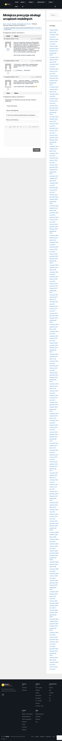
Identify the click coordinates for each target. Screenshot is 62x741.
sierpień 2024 (54, 89)
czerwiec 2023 (54, 123)
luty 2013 (52, 430)
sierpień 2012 (54, 445)
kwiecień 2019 (54, 247)
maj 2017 (52, 304)
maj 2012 (52, 452)
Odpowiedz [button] (33, 38)
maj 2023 (52, 126)
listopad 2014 (54, 377)
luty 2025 (52, 73)
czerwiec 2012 (54, 450)
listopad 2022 (54, 140)
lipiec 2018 (53, 270)
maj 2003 (52, 644)
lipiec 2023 (53, 121)
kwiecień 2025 (54, 69)
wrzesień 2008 (54, 562)
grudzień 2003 (54, 639)
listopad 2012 (54, 436)
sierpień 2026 (54, 30)
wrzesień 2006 (54, 603)
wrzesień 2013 (54, 413)
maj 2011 (52, 482)
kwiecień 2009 (54, 544)
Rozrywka (38, 716)
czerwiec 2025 (54, 64)
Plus (50, 695)
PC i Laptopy (39, 700)
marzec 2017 (53, 309)
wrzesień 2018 (54, 265)
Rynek (50, 2)
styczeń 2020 (54, 224)
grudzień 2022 (54, 137)
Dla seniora (38, 695)
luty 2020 (52, 222)
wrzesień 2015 (54, 354)
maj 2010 (52, 512)
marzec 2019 (53, 249)
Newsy (23, 2)
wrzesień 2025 (54, 57)
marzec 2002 (53, 667)
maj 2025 (52, 66)
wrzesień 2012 (54, 443)
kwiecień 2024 (54, 98)
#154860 (38, 38)
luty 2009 (52, 548)
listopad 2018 (54, 258)
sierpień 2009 (54, 534)
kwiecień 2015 (54, 366)
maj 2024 (52, 96)
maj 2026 (52, 37)
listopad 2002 (54, 651)
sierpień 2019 (54, 238)
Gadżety (38, 703)
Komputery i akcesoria (24, 24)
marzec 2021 (53, 190)
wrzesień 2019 (54, 235)
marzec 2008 (53, 576)
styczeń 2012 (53, 462)
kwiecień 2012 (54, 455)
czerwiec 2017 (54, 302)
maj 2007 (52, 598)
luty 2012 (52, 459)
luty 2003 (52, 646)
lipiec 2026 (53, 32)
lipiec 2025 (53, 62)
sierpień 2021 (54, 178)
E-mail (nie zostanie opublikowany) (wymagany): (21, 115)
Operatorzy (40, 2)
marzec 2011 (53, 487)
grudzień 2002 (54, 648)
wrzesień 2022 (54, 146)
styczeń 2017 (53, 313)
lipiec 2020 (53, 210)
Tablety (37, 692)
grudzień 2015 (54, 345)
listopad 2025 (54, 51)
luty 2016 (52, 340)
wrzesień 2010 (54, 502)
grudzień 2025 (54, 48)
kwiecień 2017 (54, 306)
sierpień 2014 (54, 386)
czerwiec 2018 (54, 272)
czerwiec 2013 (54, 420)
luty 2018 (52, 281)
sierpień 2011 (53, 475)
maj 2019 (52, 245)
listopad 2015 (54, 347)
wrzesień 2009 (54, 532)
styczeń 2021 (53, 194)
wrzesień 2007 (54, 591)
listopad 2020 (54, 199)
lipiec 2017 (53, 299)
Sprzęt (31, 2)
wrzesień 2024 (54, 87)
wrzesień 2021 (54, 176)
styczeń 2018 (53, 283)
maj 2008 (52, 571)
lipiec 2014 (53, 388)
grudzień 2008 (54, 553)
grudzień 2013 (54, 404)
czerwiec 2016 (54, 331)
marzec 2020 (53, 219)
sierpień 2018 (54, 267)
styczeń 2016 (54, 343)
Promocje (24, 687)
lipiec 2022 (53, 151)
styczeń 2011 (53, 491)
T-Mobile (51, 692)
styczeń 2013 (54, 432)
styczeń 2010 (54, 521)
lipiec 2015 (53, 359)
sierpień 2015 (54, 356)
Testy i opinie (39, 687)
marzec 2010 (53, 516)
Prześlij (36, 150)
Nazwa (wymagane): (12, 110)
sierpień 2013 (54, 416)
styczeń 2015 (53, 372)
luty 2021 (52, 192)
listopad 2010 (54, 496)
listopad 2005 (54, 612)
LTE (50, 700)
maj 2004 (52, 635)
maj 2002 (52, 664)
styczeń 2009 (54, 551)
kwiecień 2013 (54, 425)
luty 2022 (52, 162)
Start (17, 2)
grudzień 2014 (54, 375)
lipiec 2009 (53, 537)
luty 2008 (52, 578)
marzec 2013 (53, 427)
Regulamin (48, 736)
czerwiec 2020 (54, 213)
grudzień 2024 (54, 78)
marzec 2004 (54, 637)
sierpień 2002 (54, 657)
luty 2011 (52, 489)
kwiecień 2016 (54, 336)
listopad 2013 (54, 407)
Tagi (53, 736)
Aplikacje (38, 719)
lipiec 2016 (53, 329)
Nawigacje (38, 698)
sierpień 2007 (54, 594)
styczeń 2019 (54, 254)
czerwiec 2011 (54, 480)
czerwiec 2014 (54, 391)
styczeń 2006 (54, 610)
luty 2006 (52, 608)
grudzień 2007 (54, 583)
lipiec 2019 (53, 240)
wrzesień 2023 (54, 117)
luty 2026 (52, 44)
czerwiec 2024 (54, 94)
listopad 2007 (54, 585)
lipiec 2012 (53, 448)
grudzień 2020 (54, 197)
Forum (9, 24)
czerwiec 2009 (54, 539)
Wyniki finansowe (26, 716)
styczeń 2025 (54, 76)
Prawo (23, 724)
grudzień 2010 (54, 494)
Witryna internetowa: (12, 119)
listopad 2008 (54, 555)
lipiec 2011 (53, 477)
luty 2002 (52, 669)
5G (49, 698)
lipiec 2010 (53, 507)
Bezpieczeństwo (40, 714)
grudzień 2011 (54, 464)
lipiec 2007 (53, 596)
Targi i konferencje (26, 719)
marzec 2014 (53, 398)
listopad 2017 (54, 288)
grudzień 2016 (54, 315)
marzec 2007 (53, 601)
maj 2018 (52, 274)
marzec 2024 (53, 101)
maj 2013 (52, 423)
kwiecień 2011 (54, 484)
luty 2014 (52, 400)
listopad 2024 (54, 80)
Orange (51, 687)
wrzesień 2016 (54, 324)
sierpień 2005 (54, 621)
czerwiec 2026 (54, 34)
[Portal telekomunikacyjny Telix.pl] (7, 684)
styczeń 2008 (54, 580)
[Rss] (3, 694)
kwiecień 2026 (54, 39)
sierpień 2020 (54, 208)
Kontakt (37, 736)
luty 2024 (52, 103)
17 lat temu (36, 28)
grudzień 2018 (54, 256)
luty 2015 (52, 370)
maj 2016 (52, 334)
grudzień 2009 (54, 523)
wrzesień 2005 (54, 619)
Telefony (38, 690)
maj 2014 (52, 393)
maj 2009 (52, 541)
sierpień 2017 (54, 297)
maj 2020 (52, 215)
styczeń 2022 (54, 165)
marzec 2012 (53, 457)
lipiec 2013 (53, 418)
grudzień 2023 (54, 108)
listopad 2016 (54, 318)
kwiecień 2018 (54, 277)
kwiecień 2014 (54, 395)
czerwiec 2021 (54, 183)
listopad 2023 (54, 110)
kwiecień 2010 (54, 514)
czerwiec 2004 (54, 632)
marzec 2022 (53, 160)
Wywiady (24, 721)
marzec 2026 (53, 41)
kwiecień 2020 (54, 217)
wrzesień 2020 (54, 206)
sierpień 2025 (54, 59)
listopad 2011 (53, 466)
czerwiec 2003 (54, 642)
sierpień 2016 (54, 327)
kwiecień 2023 (54, 128)
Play (50, 690)
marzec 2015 (53, 368)
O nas (32, 736)
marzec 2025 (53, 71)
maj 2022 (52, 155)
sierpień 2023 (54, 119)
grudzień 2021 (54, 167)
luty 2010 (52, 519)
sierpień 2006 (54, 605)
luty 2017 (52, 311)
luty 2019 (52, 251)
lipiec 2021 (53, 181)
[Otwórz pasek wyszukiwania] (55, 6)
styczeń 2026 (54, 46)
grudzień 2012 (54, 434)
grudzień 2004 (54, 623)
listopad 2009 (54, 526)
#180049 (38, 77)
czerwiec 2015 (54, 361)
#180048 (38, 60)
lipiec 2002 (53, 660)
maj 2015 (52, 363)
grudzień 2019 (54, 226)
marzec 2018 (53, 279)
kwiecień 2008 (54, 573)
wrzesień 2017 (54, 295)
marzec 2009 (54, 546)
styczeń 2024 (54, 105)
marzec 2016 (53, 338)
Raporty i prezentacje (27, 714)
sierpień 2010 (54, 505)
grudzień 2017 (54, 286)
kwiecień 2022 (54, 158)
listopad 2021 (54, 169)
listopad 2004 (54, 626)
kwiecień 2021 (54, 187)
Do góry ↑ (4, 738)
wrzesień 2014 (54, 384)
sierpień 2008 (54, 564)
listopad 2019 (54, 229)
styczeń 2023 (54, 135)
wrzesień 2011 (54, 473)
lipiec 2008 (53, 566)
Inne (16, 6)
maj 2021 (52, 185)
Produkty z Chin (39, 706)
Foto (37, 721)
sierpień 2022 (54, 149)
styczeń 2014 (54, 402)
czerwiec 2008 (54, 569)
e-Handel (24, 727)
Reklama (24, 729)
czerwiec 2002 (54, 662)
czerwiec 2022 (54, 153)
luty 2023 (52, 133)
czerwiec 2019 (54, 242)
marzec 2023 (53, 130)
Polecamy (24, 690)
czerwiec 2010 (54, 509)
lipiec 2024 (53, 91)
